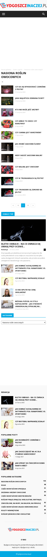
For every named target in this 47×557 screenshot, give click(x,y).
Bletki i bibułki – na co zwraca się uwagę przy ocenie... (20, 245)
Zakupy (4, 240)
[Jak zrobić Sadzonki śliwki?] (7, 147)
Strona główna (6, 70)
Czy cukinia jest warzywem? (28, 132)
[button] (43, 14)
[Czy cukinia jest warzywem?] (7, 135)
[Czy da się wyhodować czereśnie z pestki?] (7, 89)
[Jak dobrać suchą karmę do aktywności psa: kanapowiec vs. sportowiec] (7, 268)
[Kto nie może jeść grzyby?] (7, 112)
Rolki (3, 485)
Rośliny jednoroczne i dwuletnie (15, 514)
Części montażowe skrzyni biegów (16, 496)
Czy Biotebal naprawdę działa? (30, 278)
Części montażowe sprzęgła (13, 489)
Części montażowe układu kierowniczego (19, 507)
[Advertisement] (23, 42)
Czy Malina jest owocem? (27, 167)
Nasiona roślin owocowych (13, 481)
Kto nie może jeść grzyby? (27, 109)
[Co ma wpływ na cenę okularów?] (7, 292)
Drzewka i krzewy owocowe (13, 492)
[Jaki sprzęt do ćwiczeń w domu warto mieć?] (7, 466)
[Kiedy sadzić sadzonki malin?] (7, 158)
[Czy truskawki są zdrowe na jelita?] (7, 192)
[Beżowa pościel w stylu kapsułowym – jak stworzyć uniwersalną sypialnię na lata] (7, 304)
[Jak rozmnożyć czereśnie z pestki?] (7, 443)
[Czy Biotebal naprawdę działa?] (7, 281)
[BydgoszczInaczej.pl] (23, 5)
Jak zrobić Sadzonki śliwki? (28, 144)
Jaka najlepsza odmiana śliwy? (29, 98)
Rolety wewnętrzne (10, 510)
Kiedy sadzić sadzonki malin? (28, 155)
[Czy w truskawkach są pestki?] (7, 181)
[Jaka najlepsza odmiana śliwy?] (7, 101)
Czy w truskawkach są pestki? (29, 178)
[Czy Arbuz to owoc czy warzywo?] (7, 124)
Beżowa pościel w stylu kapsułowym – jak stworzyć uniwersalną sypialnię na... (28, 304)
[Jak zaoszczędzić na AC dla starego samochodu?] (7, 454)
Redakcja (4, 249)
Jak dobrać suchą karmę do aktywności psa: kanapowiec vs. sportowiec (30, 268)
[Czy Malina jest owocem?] (7, 169)
